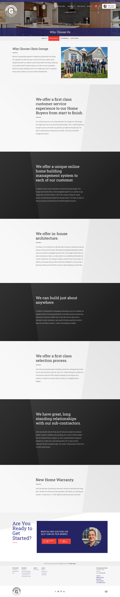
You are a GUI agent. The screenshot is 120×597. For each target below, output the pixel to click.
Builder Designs (73, 563)
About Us (44, 38)
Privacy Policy (98, 579)
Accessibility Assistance (100, 582)
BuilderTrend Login (111, 1)
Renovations (24, 569)
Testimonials (64, 38)
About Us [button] (89, 6)
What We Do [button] (71, 6)
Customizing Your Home (26, 576)
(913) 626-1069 (102, 573)
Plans (13, 573)
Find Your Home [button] (60, 6)
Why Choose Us (53, 38)
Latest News (74, 38)
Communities (15, 569)
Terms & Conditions (100, 581)
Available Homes (15, 571)
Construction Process (26, 574)
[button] (96, 7)
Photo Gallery (81, 6)
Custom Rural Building (26, 571)
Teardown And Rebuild (26, 573)
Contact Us (102, 1)
